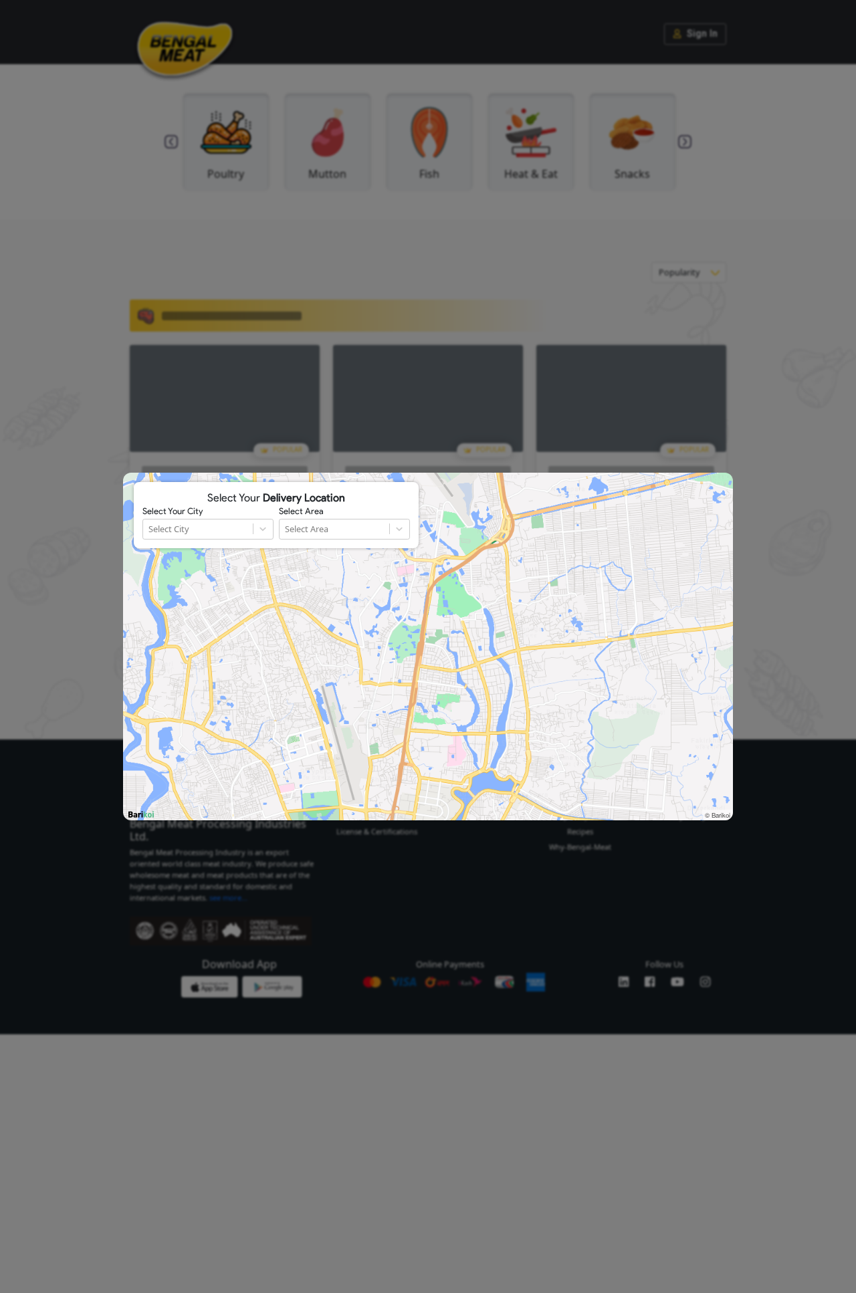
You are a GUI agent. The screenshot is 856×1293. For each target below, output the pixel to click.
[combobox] (149, 529)
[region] (428, 646)
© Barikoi (717, 815)
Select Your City (172, 511)
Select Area (301, 511)
